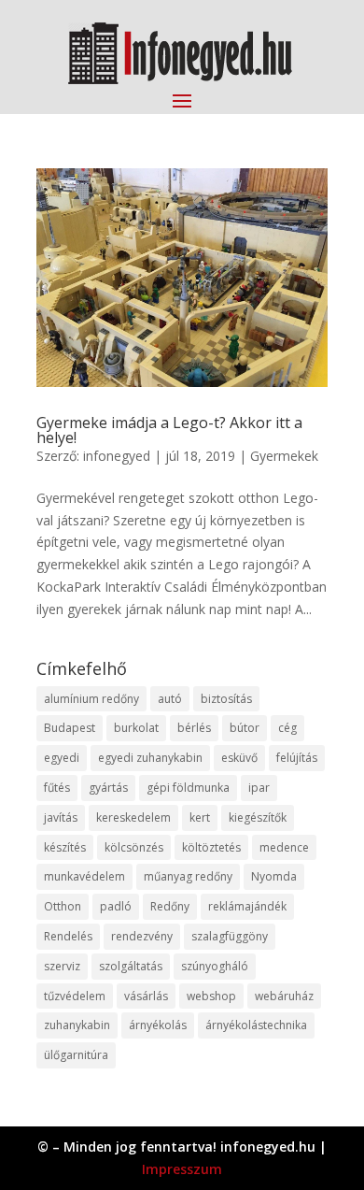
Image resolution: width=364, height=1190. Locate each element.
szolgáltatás (130, 966)
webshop (211, 996)
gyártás (108, 788)
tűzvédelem (74, 996)
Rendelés (68, 936)
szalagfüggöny (229, 936)
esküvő (239, 758)
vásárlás (146, 996)
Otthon (62, 906)
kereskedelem (133, 817)
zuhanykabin (77, 1025)
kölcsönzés (134, 847)
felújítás (296, 758)
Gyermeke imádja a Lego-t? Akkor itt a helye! (169, 430)
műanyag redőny (188, 876)
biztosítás (226, 699)
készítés (65, 847)
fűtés (57, 788)
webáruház (284, 996)
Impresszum (182, 1169)
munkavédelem (84, 876)
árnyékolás (158, 1025)
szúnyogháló (214, 966)
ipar (259, 788)
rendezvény (142, 936)
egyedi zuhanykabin (150, 758)
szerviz (62, 966)
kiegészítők (258, 817)
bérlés (194, 728)
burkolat (136, 728)
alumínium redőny (91, 699)
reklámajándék (247, 906)
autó (170, 699)
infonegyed (116, 456)
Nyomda (274, 876)
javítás (60, 817)
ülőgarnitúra (76, 1055)
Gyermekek (284, 456)
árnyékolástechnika (256, 1025)
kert (199, 817)
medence (284, 847)
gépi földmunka (188, 788)
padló (116, 906)
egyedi (61, 758)
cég (287, 728)
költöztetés (211, 847)
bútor (244, 728)
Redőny (169, 906)
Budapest (69, 728)
